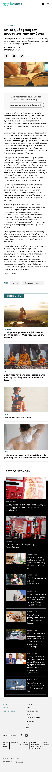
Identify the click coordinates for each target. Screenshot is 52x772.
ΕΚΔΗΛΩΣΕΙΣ (30, 714)
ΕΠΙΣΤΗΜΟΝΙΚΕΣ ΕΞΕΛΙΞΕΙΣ (15, 25)
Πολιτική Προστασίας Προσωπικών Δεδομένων (36, 745)
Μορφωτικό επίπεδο (33, 283)
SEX (27, 728)
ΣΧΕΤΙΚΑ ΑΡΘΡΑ (14, 296)
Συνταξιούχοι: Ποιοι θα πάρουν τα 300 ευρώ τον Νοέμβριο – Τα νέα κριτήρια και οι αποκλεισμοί (25, 507)
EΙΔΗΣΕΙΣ (29, 704)
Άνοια (15, 283)
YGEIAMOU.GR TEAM (12, 48)
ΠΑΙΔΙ (28, 724)
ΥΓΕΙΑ (5, 704)
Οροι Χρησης (46, 744)
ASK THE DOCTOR (32, 711)
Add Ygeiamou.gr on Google (24, 105)
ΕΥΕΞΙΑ (5, 708)
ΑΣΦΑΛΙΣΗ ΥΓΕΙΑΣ (9, 711)
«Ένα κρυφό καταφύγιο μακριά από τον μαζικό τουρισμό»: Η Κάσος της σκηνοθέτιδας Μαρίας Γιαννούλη (36, 599)
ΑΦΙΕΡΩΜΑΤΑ (30, 721)
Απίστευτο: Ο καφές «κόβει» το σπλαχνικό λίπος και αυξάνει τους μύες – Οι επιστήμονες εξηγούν (36, 562)
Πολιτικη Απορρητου (24, 744)
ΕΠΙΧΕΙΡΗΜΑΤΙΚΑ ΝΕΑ (33, 718)
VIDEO (28, 708)
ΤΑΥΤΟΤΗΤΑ (14, 743)
